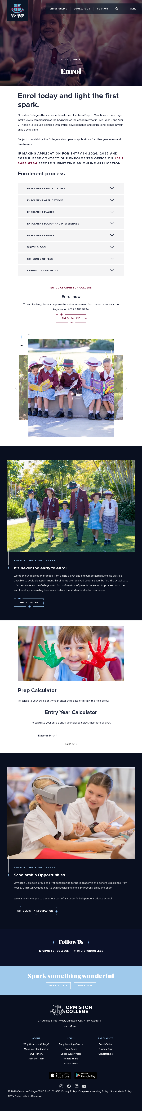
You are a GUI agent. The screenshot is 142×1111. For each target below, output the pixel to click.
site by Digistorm (32, 1096)
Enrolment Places (40, 212)
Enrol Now (85, 985)
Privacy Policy (69, 1091)
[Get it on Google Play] (85, 1075)
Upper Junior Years (71, 1053)
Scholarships (106, 1053)
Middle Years (71, 1058)
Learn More (69, 1026)
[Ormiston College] (17, 4)
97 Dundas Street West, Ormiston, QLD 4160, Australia (69, 1020)
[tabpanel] (71, 388)
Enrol (77, 59)
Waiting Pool (37, 247)
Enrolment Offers (40, 235)
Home (64, 59)
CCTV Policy (14, 1096)
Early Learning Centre (71, 1044)
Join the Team (36, 1058)
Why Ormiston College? (36, 1044)
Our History (36, 1053)
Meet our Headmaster (36, 1049)
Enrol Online (58, 9)
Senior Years (71, 1063)
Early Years (71, 1049)
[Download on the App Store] (60, 1075)
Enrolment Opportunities (46, 188)
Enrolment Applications (45, 200)
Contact (102, 9)
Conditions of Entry (42, 270)
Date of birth (47, 735)
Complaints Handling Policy (93, 1091)
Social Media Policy (121, 1091)
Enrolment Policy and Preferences (53, 223)
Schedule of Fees (40, 258)
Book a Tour (82, 9)
